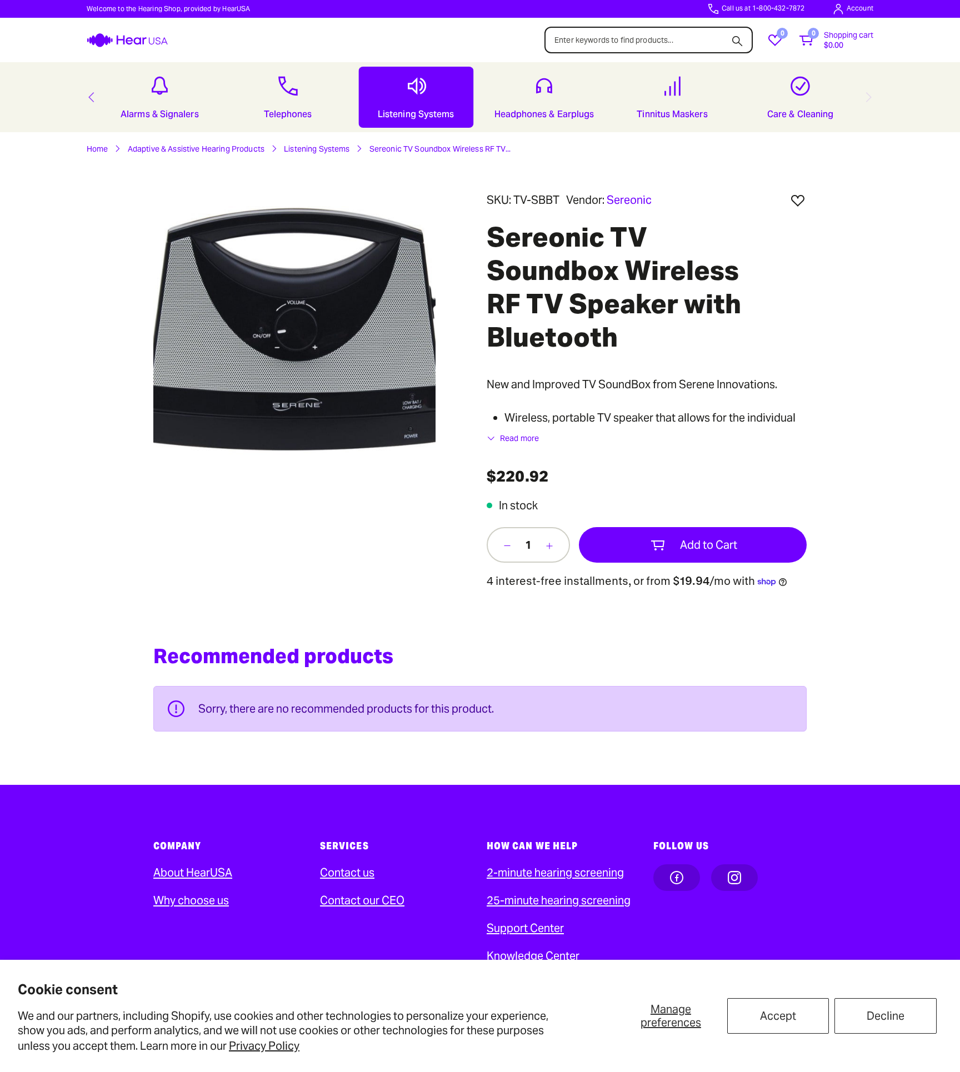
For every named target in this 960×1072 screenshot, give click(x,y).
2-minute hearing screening (555, 872)
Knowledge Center (533, 956)
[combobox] (648, 40)
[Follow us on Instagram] (734, 877)
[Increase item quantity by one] (549, 545)
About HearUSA (192, 872)
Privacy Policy (264, 1046)
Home (97, 149)
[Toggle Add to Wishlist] (798, 200)
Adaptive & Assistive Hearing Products (196, 149)
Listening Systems (316, 149)
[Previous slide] (91, 97)
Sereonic (629, 200)
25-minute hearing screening (559, 900)
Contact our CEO (362, 900)
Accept (778, 1016)
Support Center (525, 928)
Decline (885, 1016)
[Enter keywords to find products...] (737, 37)
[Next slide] (869, 97)
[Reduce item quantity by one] (507, 545)
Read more (519, 438)
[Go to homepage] (127, 40)
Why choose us (191, 900)
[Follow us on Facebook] (676, 877)
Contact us (347, 872)
